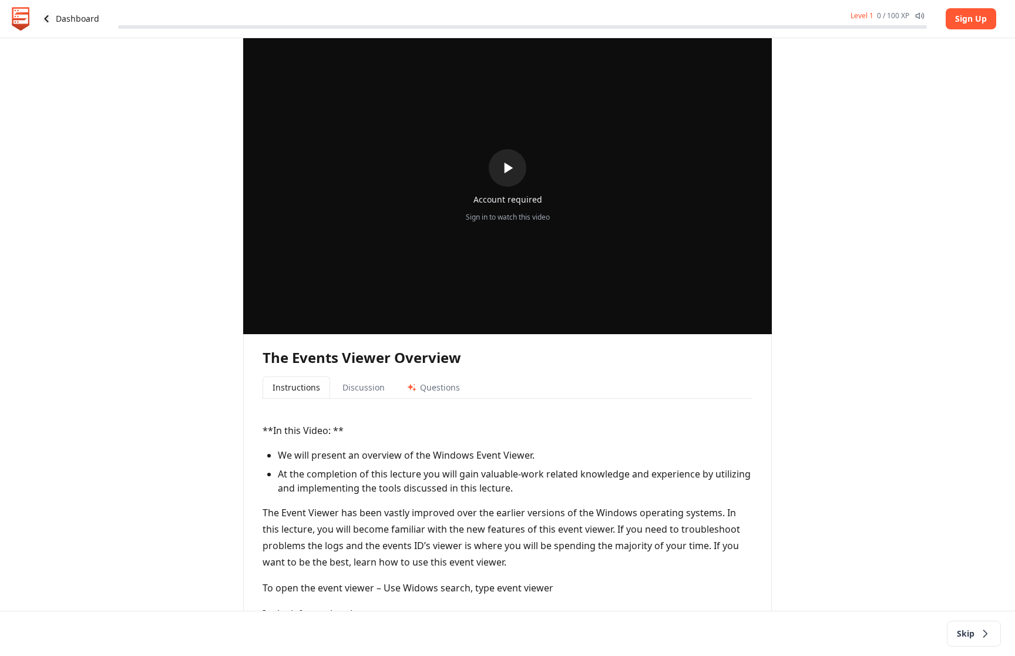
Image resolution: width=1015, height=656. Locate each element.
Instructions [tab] (296, 387)
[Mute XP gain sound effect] (920, 16)
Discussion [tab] (363, 387)
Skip (965, 633)
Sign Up (971, 18)
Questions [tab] (440, 387)
